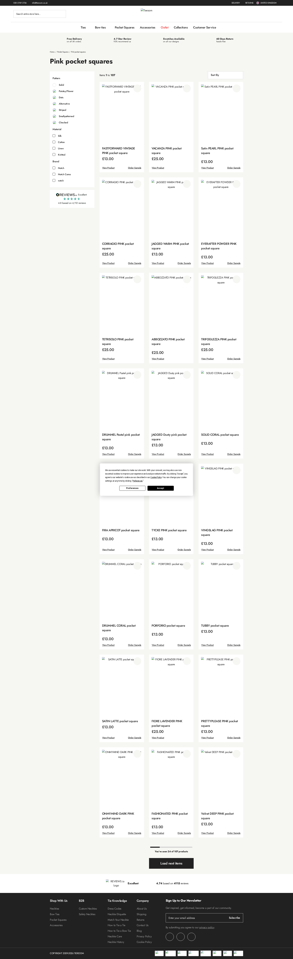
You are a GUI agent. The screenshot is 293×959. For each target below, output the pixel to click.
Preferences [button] (138, 481)
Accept (160, 488)
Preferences (132, 488)
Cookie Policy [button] (156, 477)
